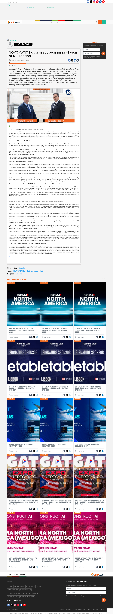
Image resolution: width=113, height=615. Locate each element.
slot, (41, 271)
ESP (100, 22)
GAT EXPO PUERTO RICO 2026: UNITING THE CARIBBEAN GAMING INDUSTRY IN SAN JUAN (23, 502)
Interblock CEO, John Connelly (17, 593)
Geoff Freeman (33, 593)
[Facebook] (88, 1)
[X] (91, 1)
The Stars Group (19, 586)
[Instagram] (94, 1)
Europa (18, 274)
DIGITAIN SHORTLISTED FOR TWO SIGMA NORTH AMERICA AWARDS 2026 (21, 330)
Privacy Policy (81, 609)
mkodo (39, 586)
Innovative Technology (27, 597)
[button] (96, 22)
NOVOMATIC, (19, 271)
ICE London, (32, 271)
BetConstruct (30, 586)
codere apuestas (13, 597)
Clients (74, 609)
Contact (102, 609)
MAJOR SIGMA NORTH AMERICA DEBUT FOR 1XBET (21, 445)
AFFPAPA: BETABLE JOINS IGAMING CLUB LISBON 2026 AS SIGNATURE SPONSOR (22, 388)
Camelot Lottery (13, 590)
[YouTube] (103, 1)
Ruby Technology (25, 590)
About (68, 609)
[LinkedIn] (100, 1)
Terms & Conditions (92, 609)
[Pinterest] (97, 1)
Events (22, 268)
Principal (62, 609)
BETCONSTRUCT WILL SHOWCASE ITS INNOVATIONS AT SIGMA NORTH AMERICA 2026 (23, 560)
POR (103, 22)
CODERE (10, 586)
